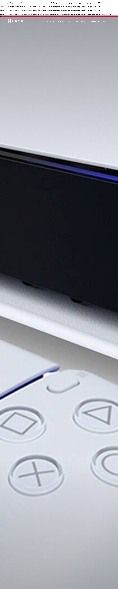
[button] (111, 21)
